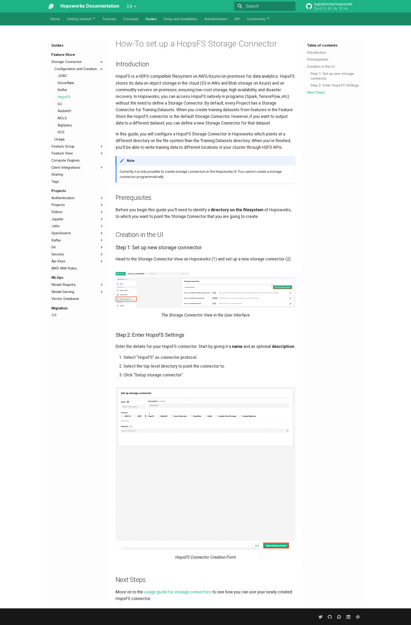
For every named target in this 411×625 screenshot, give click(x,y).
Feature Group (62, 146)
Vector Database (65, 299)
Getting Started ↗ (81, 19)
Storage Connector (66, 62)
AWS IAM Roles (64, 268)
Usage (59, 139)
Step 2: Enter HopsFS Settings (334, 85)
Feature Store (63, 55)
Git (53, 247)
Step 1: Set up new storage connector (332, 76)
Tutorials (109, 19)
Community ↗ (258, 19)
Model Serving (62, 292)
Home (55, 19)
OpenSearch (61, 233)
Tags (55, 181)
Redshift (64, 111)
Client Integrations (65, 167)
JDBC (62, 76)
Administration (216, 19)
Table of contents (322, 45)
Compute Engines (65, 160)
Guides (151, 19)
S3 (60, 104)
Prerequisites (317, 59)
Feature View (62, 153)
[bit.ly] (358, 616)
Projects (58, 191)
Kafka (62, 90)
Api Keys (58, 261)
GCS (61, 132)
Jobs (55, 226)
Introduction (316, 52)
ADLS (62, 118)
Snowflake (66, 83)
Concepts (131, 19)
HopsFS (64, 97)
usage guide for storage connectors (177, 592)
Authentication (62, 198)
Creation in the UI (321, 66)
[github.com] (330, 616)
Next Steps (316, 92)
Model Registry (63, 285)
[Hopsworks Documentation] (51, 6)
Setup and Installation (180, 19)
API (237, 19)
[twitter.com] (320, 616)
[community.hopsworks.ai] (339, 616)
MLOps (57, 277)
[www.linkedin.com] (348, 616)
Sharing (57, 174)
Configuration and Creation (75, 69)
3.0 (129, 6)
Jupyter (57, 219)
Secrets (57, 254)
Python (57, 212)
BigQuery (65, 125)
